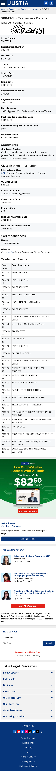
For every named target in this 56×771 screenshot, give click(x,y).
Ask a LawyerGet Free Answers (11, 525)
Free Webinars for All (13, 550)
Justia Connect (28, 738)
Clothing (35, 9)
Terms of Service (28, 757)
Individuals (9, 678)
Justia (3, 9)
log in (10, 252)
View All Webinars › (28, 606)
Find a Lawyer (9, 631)
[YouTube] (18, 731)
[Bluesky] (33, 731)
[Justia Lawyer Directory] (41, 731)
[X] (37, 731)
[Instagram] (26, 731)
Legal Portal (28, 743)
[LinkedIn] (14, 731)
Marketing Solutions (14, 716)
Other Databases (12, 710)
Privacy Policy (28, 761)
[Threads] (30, 731)
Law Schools (10, 691)
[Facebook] (22, 731)
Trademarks (13, 9)
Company (28, 747)
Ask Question (28, 538)
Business (8, 685)
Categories (25, 9)
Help (28, 752)
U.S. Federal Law (12, 697)
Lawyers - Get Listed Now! (28, 652)
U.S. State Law (11, 703)
